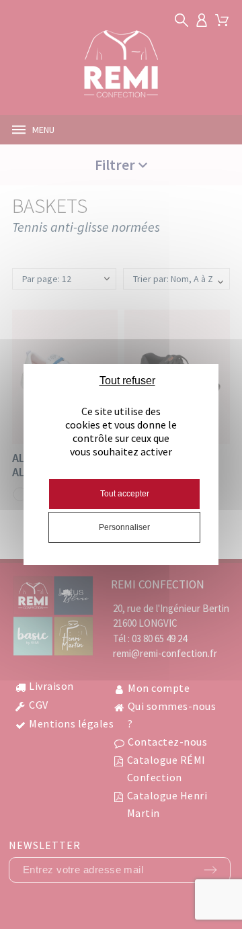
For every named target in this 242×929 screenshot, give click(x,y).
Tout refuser (127, 380)
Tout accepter (124, 493)
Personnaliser (124, 527)
